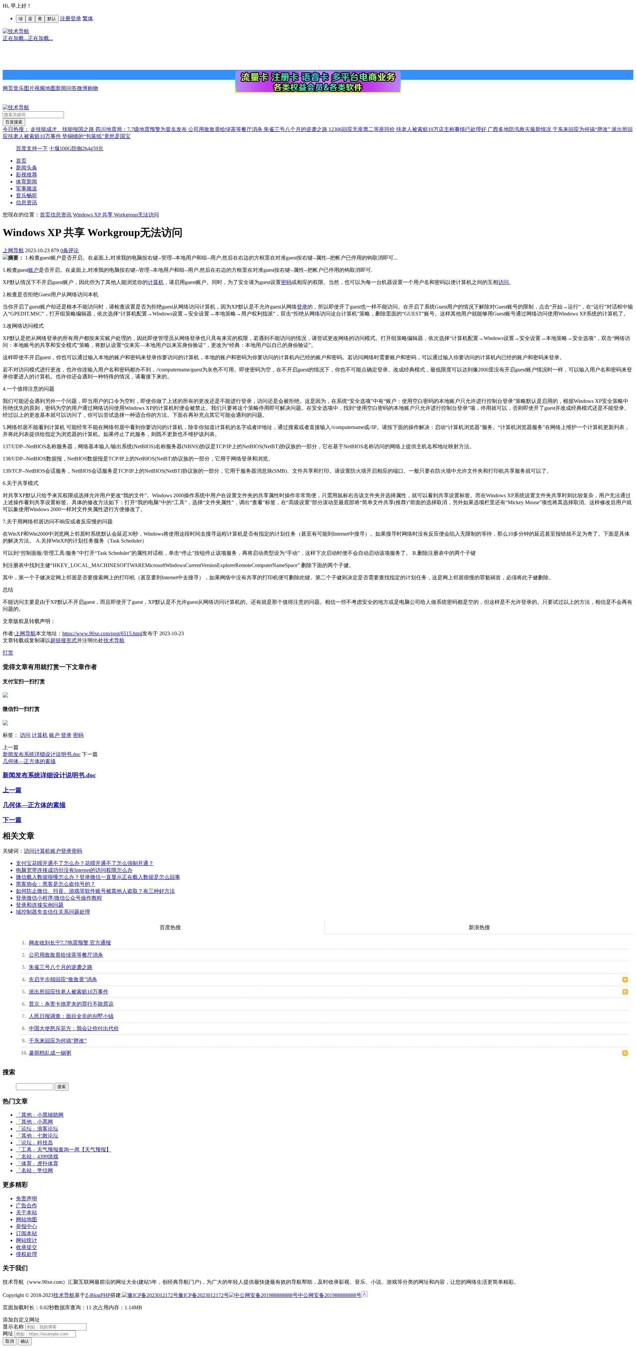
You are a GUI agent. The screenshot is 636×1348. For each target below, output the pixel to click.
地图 (50, 88)
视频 (39, 88)
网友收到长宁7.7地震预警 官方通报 (70, 942)
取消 (9, 1341)
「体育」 (26, 1163)
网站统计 (26, 1240)
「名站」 (26, 1156)
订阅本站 (26, 1233)
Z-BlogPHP (97, 1295)
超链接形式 (63, 640)
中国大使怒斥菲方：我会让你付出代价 (74, 1028)
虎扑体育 (47, 1163)
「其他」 (26, 1115)
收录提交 (26, 1247)
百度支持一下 (32, 148)
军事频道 (26, 188)
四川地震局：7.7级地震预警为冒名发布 (141, 129)
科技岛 (45, 1142)
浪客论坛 (47, 1128)
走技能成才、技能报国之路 (62, 129)
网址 (8, 1333)
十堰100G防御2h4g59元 (76, 148)
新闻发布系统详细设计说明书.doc (41, 754)
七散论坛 (47, 1135)
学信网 (45, 1170)
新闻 (61, 88)
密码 (286, 282)
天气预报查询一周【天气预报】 (74, 1149)
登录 (76, 18)
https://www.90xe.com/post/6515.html (102, 633)
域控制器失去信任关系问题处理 (53, 912)
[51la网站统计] (364, 1295)
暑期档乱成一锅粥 (50, 1053)
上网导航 (13, 250)
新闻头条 (26, 167)
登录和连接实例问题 (40, 905)
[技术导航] (16, 31)
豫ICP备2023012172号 (203, 1295)
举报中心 (26, 1226)
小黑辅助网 (50, 1115)
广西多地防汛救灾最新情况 (520, 129)
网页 (8, 88)
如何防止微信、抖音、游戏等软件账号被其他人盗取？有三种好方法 (95, 891)
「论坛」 (26, 1128)
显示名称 (13, 1326)
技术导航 (114, 640)
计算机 (156, 282)
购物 (92, 88)
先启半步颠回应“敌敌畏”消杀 (63, 979)
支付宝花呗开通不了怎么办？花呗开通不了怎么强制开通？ (85, 863)
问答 (71, 88)
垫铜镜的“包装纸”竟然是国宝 (96, 136)
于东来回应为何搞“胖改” (582, 129)
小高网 (45, 1122)
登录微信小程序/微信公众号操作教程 (59, 898)
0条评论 (69, 250)
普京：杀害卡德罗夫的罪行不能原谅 (71, 1004)
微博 (82, 88)
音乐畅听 (26, 195)
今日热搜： (16, 129)
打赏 (8, 652)
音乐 (18, 88)
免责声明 (26, 1198)
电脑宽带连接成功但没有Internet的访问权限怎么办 (74, 870)
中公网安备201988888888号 (329, 1295)
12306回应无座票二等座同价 (362, 129)
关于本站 (26, 1212)
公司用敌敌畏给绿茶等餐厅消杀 (226, 129)
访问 (503, 282)
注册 (65, 18)
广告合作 (26, 1205)
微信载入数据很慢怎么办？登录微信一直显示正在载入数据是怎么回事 (98, 877)
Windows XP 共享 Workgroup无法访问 (116, 214)
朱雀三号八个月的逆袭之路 (296, 129)
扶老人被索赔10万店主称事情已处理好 (442, 129)
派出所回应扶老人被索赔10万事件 (68, 991)
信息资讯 (26, 202)
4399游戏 (47, 1156)
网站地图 (26, 1219)
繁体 (87, 18)
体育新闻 (26, 181)
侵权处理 (26, 1254)
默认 (51, 18)
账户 (33, 270)
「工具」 (26, 1149)
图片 (29, 88)
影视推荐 (26, 174)
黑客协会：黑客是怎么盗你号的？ (55, 884)
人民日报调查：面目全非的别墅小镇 (71, 1016)
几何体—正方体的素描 (29, 761)
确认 (25, 1341)
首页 (21, 161)
